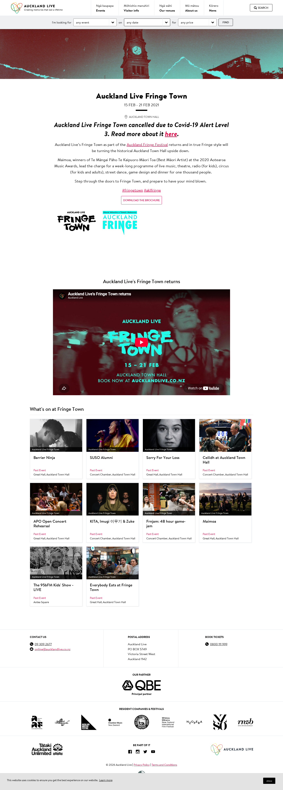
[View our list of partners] (141, 685)
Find (226, 22)
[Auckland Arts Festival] (37, 722)
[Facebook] (130, 752)
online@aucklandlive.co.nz (52, 649)
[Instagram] (138, 752)
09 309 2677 (43, 644)
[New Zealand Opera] (194, 722)
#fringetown (132, 189)
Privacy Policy (142, 765)
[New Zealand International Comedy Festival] (141, 722)
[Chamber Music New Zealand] (115, 722)
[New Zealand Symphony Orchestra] (220, 722)
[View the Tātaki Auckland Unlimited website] (47, 749)
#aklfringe (152, 189)
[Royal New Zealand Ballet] (245, 722)
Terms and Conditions (164, 765)
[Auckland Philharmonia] (62, 722)
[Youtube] (153, 752)
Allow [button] (269, 780)
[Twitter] (145, 752)
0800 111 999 (218, 644)
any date (132, 22)
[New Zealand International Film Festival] (168, 722)
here (171, 133)
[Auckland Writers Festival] (89, 722)
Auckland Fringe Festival (147, 144)
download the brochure (141, 200)
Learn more (105, 780)
